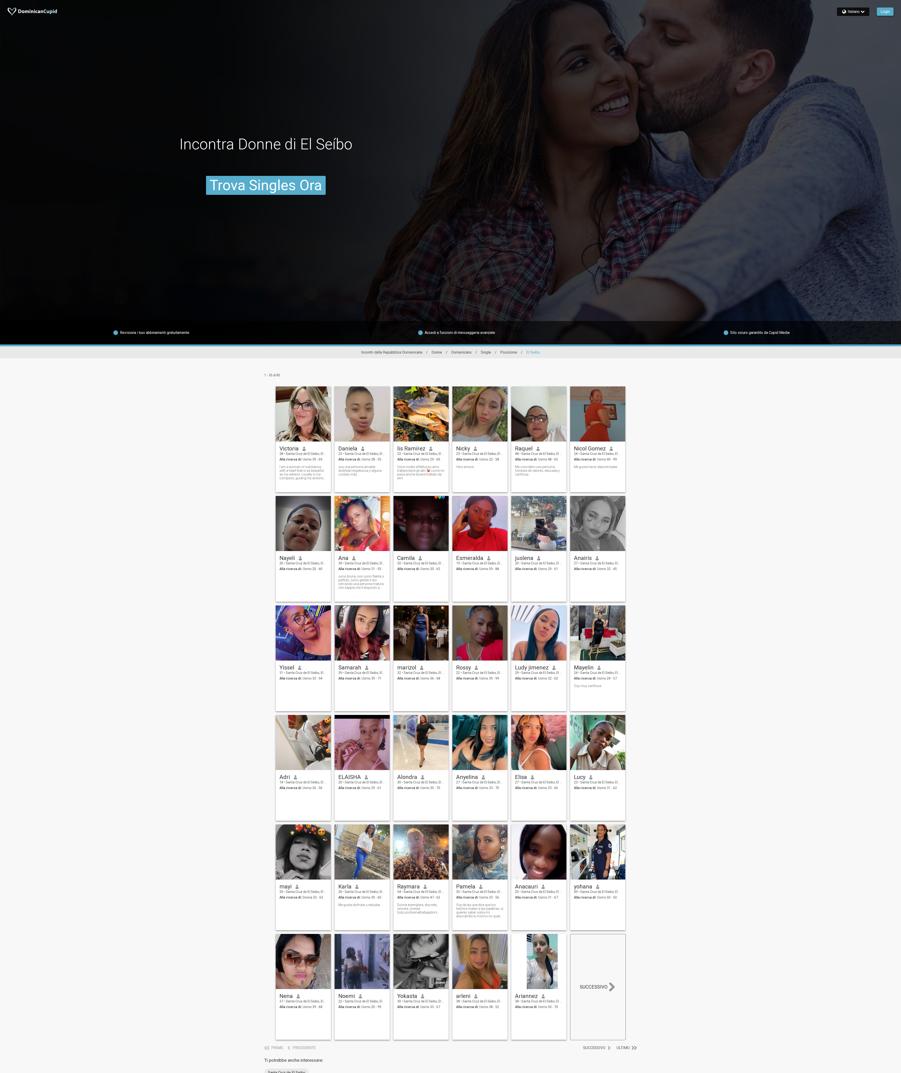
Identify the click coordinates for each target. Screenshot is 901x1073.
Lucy (579, 777)
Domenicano (461, 352)
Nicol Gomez (590, 448)
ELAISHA (349, 777)
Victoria (289, 448)
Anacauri (526, 886)
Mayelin (584, 667)
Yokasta (407, 996)
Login (885, 11)
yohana (583, 886)
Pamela (465, 886)
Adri (284, 777)
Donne (436, 352)
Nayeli (287, 558)
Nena (286, 996)
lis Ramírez (411, 448)
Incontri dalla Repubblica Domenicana (391, 352)
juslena (524, 558)
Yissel (286, 667)
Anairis (583, 558)
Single (486, 352)
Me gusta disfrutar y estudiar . (360, 905)
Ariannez (526, 996)
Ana (343, 558)
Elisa (521, 777)
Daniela (347, 448)
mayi (285, 886)
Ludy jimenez (532, 667)
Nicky (463, 448)
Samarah (349, 667)
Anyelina (467, 777)
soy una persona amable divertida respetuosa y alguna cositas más (360, 470)
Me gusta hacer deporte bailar (596, 467)
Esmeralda (469, 558)
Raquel (524, 448)
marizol (406, 667)
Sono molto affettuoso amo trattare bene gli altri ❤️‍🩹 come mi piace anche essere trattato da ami (420, 472)
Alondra (407, 777)
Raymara (408, 886)
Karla (344, 886)
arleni (463, 996)
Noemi (346, 996)
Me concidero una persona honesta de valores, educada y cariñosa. (537, 470)
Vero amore (465, 467)
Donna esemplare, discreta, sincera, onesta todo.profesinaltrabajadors (417, 908)
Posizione (508, 352)
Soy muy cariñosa (587, 686)
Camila (406, 558)
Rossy (463, 667)
